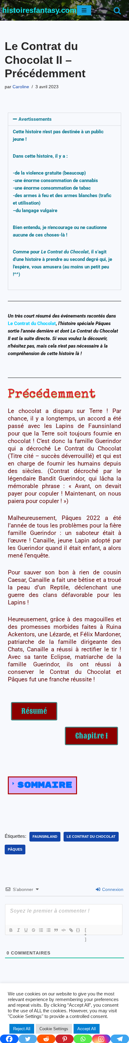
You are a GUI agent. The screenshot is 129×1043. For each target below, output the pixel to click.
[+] (85, 931)
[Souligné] (25, 930)
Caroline (21, 86)
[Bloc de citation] (55, 930)
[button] (64, 119)
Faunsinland (45, 836)
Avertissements (35, 119)
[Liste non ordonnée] (48, 930)
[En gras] (10, 930)
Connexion (112, 889)
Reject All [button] (21, 1028)
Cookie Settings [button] (53, 1028)
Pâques (15, 849)
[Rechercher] (117, 10)
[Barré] (33, 930)
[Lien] (71, 930)
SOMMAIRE (44, 785)
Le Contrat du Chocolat (91, 836)
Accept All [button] (86, 1028)
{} (78, 930)
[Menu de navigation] (84, 10)
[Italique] (18, 930)
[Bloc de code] (63, 930)
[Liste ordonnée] (40, 930)
